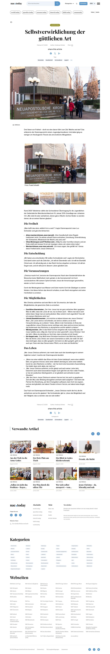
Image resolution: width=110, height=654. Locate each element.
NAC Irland (13, 617)
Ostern (27, 560)
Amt (73, 560)
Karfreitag (13, 560)
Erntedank (74, 554)
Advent (58, 557)
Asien (57, 548)
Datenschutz (40, 649)
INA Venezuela (75, 601)
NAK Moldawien (90, 617)
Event (27, 554)
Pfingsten (58, 560)
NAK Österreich (14, 609)
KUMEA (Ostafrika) (76, 627)
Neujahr (12, 557)
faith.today (67, 12)
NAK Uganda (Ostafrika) (31, 594)
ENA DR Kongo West (76, 583)
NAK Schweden (75, 624)
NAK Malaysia (74, 604)
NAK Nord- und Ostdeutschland (14, 620)
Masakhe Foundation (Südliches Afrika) (91, 628)
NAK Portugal (74, 620)
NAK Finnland (28, 614)
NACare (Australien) (45, 631)
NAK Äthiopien (14, 588)
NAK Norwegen (44, 620)
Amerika (73, 548)
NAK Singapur (44, 607)
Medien (12, 548)
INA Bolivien (89, 594)
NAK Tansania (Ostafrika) (16, 594)
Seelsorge (43, 545)
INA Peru (27, 601)
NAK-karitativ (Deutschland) (14, 637)
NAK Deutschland (60, 614)
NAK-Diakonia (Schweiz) (77, 631)
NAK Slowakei (13, 624)
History (27, 557)
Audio (97, 12)
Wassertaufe (14, 566)
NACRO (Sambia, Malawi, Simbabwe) (62, 632)
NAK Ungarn (89, 614)
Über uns (51, 508)
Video (92, 12)
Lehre (73, 563)
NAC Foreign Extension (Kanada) (16, 632)
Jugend (66, 60)
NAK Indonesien (29, 604)
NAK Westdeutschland (46, 627)
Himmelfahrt (44, 560)
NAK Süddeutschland (46, 624)
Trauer (57, 545)
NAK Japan (43, 604)
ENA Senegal (59, 591)
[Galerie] (55, 162)
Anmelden (83, 3)
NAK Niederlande (29, 620)
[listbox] (92, 3)
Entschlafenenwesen (61, 566)
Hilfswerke (89, 545)
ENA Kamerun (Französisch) (44, 584)
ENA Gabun (28, 588)
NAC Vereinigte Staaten (46, 601)
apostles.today (28, 12)
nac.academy (74, 636)
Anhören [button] (17, 125)
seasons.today (42, 12)
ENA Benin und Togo (15, 583)
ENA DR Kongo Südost (62, 583)
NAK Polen (58, 620)
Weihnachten (75, 557)
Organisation (75, 545)
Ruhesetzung (14, 563)
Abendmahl (43, 566)
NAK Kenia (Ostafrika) (91, 588)
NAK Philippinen (14, 607)
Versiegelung (29, 566)
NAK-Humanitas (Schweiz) (93, 631)
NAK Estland (13, 614)
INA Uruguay (59, 601)
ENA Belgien (28, 609)
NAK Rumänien (90, 620)
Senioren (28, 545)
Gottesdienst (58, 60)
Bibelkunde (89, 566)
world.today (15, 12)
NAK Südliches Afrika (91, 591)
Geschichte (13, 545)
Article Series (52, 518)
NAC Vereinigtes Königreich (29, 628)
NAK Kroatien (59, 609)
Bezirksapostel (44, 563)
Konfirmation (90, 554)
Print (69, 45)
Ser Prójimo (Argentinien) (47, 636)
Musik (12, 554)
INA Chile (42, 596)
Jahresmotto (59, 554)
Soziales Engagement (61, 551)
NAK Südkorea (59, 604)
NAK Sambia (43, 594)
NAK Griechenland (76, 614)
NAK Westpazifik (90, 607)
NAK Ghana (43, 588)
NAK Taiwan (59, 607)
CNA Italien (28, 617)
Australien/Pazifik (15, 551)
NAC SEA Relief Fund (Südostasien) (30, 632)
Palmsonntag (90, 557)
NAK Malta (73, 617)
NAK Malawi (28, 591)
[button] (13, 455)
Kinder (27, 551)
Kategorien (68, 3)
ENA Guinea (59, 588)
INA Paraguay (13, 601)
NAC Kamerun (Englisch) (31, 583)
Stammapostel (29, 563)
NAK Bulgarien (44, 609)
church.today (55, 12)
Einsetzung (89, 560)
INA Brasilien (13, 596)
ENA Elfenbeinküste (76, 588)
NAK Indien (13, 604)
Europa (42, 548)
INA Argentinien (75, 594)
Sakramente (89, 563)
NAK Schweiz (89, 624)
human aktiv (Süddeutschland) (60, 628)
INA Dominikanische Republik (76, 597)
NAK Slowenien (29, 624)
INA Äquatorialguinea (91, 583)
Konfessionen (75, 551)
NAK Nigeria (43, 591)
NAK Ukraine (13, 627)
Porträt (57, 563)
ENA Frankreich (44, 614)
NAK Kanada (28, 596)
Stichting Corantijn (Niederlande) (61, 637)
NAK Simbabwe (60, 594)
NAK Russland (29, 607)
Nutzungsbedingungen (53, 649)
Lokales (28, 548)
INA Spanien (59, 624)
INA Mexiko (89, 596)
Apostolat (43, 557)
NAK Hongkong (90, 601)
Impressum (65, 649)
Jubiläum (43, 554)
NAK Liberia (13, 591)
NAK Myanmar (89, 604)
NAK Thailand (74, 607)
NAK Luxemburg (60, 617)
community (78, 12)
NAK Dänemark (90, 609)
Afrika (88, 548)
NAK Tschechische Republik (76, 610)
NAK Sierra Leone (75, 591)
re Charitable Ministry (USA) (31, 637)
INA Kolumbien (59, 596)
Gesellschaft (49, 60)
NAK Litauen (43, 617)
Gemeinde (41, 60)
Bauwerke (89, 551)
